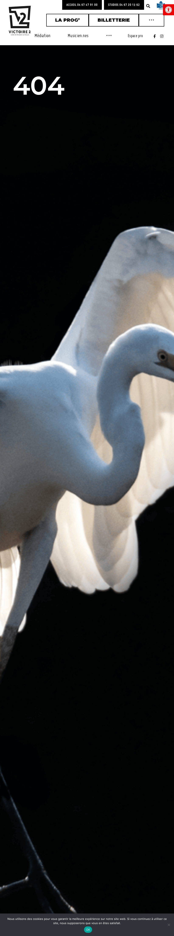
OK (88, 929)
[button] (148, 6)
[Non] (169, 925)
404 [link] (39, 85)
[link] (168, 9)
